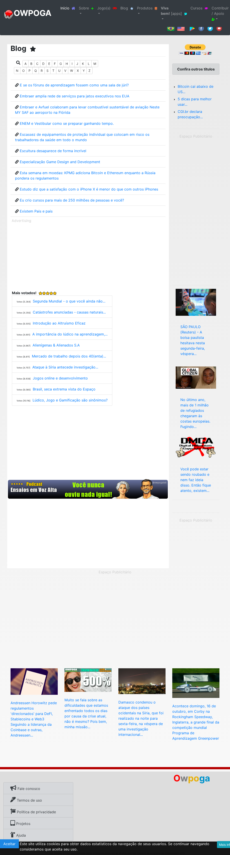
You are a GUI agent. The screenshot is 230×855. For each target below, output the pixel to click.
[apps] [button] (171, 11)
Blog (124, 8)
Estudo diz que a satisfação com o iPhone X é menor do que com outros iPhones (89, 189)
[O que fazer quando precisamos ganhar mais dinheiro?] (88, 679)
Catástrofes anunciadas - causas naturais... (69, 312)
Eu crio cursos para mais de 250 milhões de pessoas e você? (72, 200)
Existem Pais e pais (36, 211)
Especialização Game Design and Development (60, 162)
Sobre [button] (84, 8)
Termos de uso (29, 800)
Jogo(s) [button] (104, 8)
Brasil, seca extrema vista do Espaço (64, 389)
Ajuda (20, 835)
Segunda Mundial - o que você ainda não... (69, 301)
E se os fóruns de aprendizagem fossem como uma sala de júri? (74, 85)
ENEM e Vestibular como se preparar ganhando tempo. (67, 123)
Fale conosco (28, 788)
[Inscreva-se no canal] (219, 28)
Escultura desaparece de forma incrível (53, 151)
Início (68, 8)
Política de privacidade (36, 812)
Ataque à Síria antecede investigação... (65, 367)
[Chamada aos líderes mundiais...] (196, 377)
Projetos (22, 823)
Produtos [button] (145, 8)
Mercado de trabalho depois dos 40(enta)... (69, 356)
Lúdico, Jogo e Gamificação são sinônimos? (70, 400)
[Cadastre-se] (88, 489)
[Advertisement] (88, 255)
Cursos (196, 8)
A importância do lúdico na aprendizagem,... (70, 334)
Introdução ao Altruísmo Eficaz (59, 323)
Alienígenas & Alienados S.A (56, 345)
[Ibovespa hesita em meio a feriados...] (196, 302)
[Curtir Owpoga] (201, 28)
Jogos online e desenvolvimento (60, 378)
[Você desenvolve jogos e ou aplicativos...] (196, 446)
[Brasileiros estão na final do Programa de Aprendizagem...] (195, 682)
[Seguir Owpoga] (210, 28)
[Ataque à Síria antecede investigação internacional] (142, 681)
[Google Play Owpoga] (192, 28)
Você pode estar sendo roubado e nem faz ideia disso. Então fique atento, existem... (195, 480)
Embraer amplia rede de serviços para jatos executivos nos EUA (74, 96)
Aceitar (9, 844)
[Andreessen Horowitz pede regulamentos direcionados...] (34, 681)
